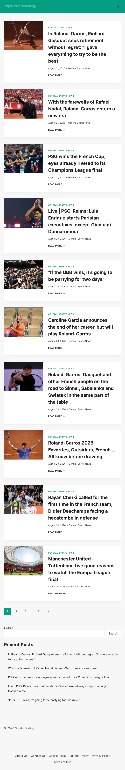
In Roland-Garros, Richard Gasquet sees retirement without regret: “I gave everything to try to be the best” (77, 47)
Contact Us (38, 755)
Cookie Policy (57, 755)
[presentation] (23, 35)
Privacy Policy (101, 755)
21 (39, 611)
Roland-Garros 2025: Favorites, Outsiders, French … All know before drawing (81, 449)
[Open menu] (118, 6)
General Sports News (61, 27)
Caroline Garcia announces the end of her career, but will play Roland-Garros (80, 327)
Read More (57, 75)
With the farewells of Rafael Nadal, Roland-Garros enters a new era (81, 108)
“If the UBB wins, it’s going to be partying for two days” (44, 700)
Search (8, 627)
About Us (21, 755)
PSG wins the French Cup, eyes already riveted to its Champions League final (77, 163)
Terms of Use (62, 762)
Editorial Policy (79, 755)
